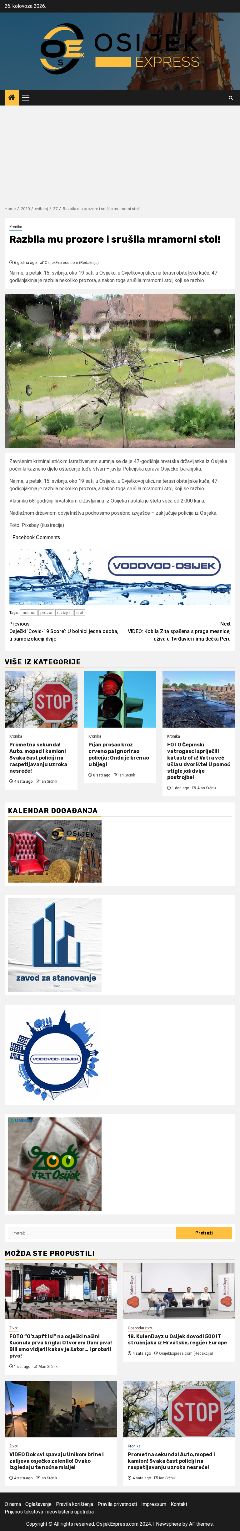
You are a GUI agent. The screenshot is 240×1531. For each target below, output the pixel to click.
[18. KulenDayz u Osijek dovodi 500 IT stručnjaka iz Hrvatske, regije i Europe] (179, 1291)
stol (79, 612)
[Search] (231, 98)
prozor (46, 612)
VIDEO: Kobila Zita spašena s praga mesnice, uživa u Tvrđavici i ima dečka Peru (179, 631)
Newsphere (168, 1524)
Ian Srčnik (49, 781)
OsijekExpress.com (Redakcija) (72, 262)
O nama (13, 1504)
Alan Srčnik (206, 788)
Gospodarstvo (140, 1328)
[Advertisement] (120, 152)
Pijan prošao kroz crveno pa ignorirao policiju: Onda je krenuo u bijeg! (118, 754)
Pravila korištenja (74, 1504)
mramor (29, 612)
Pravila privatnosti (117, 1504)
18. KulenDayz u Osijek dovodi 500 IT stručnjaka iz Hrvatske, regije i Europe (177, 1339)
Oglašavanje (38, 1504)
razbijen (64, 612)
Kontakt (179, 1504)
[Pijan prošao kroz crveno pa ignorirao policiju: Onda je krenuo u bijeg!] (120, 699)
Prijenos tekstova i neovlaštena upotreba (49, 1512)
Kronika (15, 227)
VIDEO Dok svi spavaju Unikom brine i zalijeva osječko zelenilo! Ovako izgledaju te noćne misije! (56, 1461)
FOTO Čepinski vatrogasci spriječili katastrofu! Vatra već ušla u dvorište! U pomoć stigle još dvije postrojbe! (198, 761)
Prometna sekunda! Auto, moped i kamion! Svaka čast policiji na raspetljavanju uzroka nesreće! (38, 758)
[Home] (11, 98)
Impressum (153, 1504)
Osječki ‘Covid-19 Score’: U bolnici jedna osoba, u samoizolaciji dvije (63, 631)
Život (13, 1328)
